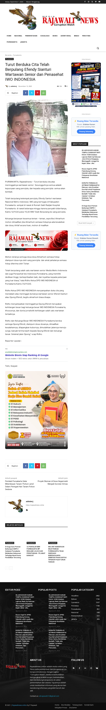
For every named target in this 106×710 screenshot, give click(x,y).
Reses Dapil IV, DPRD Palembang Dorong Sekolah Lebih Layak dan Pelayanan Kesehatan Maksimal (91, 173)
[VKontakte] (97, 668)
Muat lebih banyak (85, 223)
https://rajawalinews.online (35, 505)
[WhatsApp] (43, 92)
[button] (98, 48)
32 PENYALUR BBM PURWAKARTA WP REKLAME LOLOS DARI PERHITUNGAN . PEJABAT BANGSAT (36, 551)
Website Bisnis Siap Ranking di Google (26, 355)
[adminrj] (7, 86)
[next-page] (11, 568)
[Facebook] (85, 1)
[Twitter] (92, 1)
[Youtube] (99, 1)
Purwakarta (17, 55)
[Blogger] (73, 668)
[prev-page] (6, 568)
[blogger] (27, 509)
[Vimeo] (95, 1)
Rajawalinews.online (19, 705)
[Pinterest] (37, 92)
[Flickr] (85, 668)
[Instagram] (88, 1)
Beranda (8, 55)
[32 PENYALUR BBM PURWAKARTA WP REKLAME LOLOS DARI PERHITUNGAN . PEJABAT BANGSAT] (36, 537)
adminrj (14, 86)
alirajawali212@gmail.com (49, 696)
